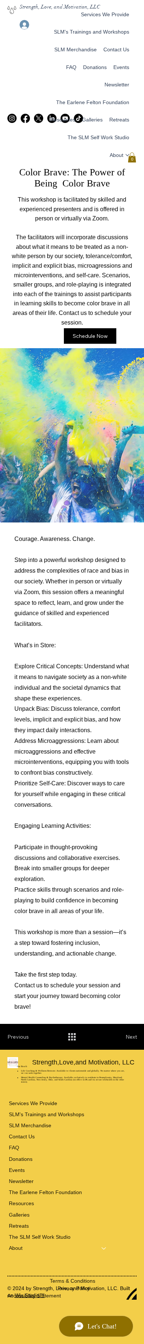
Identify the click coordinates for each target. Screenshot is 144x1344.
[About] (104, 1248)
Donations (20, 1159)
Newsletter (21, 1181)
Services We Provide (33, 1103)
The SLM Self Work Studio (40, 1237)
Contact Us (22, 1136)
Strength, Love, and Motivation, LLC (60, 7)
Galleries (19, 1215)
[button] (132, 157)
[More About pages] (127, 155)
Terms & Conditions (72, 1281)
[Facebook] (25, 118)
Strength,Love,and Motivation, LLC (84, 1062)
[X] (38, 118)
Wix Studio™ (30, 1295)
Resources (21, 1203)
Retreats (19, 1226)
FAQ (14, 1148)
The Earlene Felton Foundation (45, 1192)
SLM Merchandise (30, 1125)
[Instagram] (12, 118)
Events (17, 1170)
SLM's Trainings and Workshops (46, 1114)
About (16, 1248)
